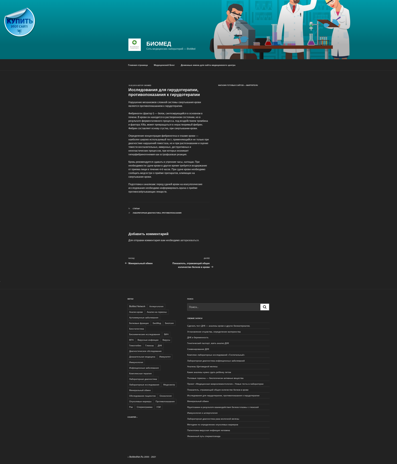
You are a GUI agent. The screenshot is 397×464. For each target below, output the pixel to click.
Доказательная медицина (142, 356)
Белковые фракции (139, 323)
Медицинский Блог (164, 64)
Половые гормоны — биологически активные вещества (215, 378)
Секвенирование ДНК (198, 348)
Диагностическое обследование (145, 351)
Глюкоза (149, 345)
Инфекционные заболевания (144, 367)
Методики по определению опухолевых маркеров (212, 424)
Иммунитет (165, 356)
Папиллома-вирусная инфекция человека (208, 430)
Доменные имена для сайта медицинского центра (208, 64)
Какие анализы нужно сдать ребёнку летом (209, 372)
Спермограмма (144, 406)
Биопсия (169, 323)
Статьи (136, 208)
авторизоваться (189, 240)
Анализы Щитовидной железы (202, 366)
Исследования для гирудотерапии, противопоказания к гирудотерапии (223, 395)
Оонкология (166, 395)
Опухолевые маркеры (140, 401)
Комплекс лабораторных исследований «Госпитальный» (216, 354)
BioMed (147, 85)
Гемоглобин (135, 345)
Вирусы (166, 339)
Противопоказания (171, 213)
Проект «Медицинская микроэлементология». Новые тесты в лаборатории (225, 383)
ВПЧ (131, 339)
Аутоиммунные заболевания (143, 317)
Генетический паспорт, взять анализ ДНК (208, 343)
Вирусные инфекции (148, 339)
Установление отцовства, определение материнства (214, 331)
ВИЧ (166, 334)
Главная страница (138, 64)
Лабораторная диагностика (147, 213)
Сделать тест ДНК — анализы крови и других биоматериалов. (218, 325)
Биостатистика (136, 328)
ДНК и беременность (197, 337)
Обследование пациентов (142, 395)
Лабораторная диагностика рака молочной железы (213, 418)
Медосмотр (169, 384)
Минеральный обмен (140, 390)
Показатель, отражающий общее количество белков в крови (217, 389)
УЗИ (158, 406)
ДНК (160, 345)
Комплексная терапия (140, 373)
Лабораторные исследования (144, 384)
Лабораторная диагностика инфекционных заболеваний (216, 360)
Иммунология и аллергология (202, 412)
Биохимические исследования (144, 334)
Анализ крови (136, 311)
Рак (131, 406)
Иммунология (136, 362)
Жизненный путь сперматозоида (203, 436)
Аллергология (156, 306)
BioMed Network (137, 306)
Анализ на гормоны (157, 311)
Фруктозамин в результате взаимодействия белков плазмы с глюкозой (223, 407)
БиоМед (158, 43)
